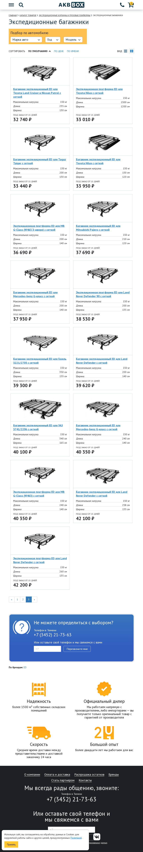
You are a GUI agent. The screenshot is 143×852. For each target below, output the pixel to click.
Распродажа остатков (89, 774)
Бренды (113, 774)
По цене (59, 51)
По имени (73, 51)
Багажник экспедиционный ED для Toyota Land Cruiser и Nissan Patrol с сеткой (37, 92)
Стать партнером (62, 780)
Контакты (85, 780)
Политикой (76, 837)
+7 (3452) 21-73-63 (53, 635)
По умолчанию (38, 51)
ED (25, 667)
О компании (32, 774)
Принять (11, 844)
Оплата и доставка (57, 774)
